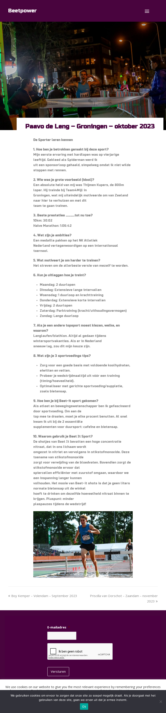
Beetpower (22, 11)
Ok (84, 706)
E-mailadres (58, 627)
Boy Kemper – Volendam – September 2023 (44, 596)
